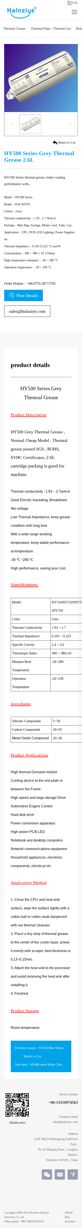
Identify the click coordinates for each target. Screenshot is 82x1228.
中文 (75, 3)
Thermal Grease (14, 28)
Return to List (66, 142)
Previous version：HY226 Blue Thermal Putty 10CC (48, 1048)
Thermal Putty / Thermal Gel (51, 28)
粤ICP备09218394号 (32, 1221)
